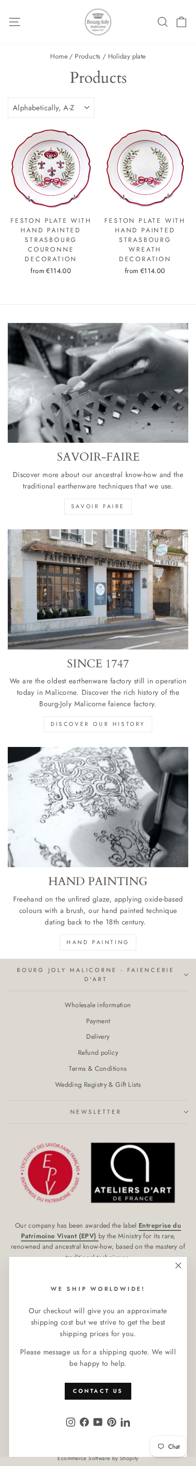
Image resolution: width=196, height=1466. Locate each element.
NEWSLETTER (96, 1112)
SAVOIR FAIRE (98, 506)
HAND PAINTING (98, 942)
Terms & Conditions (98, 1068)
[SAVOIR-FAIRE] (98, 383)
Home (58, 56)
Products (87, 56)
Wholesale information (98, 1005)
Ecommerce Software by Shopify (97, 1458)
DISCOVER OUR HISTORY (98, 724)
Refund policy (98, 1052)
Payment (98, 1021)
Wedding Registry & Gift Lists (98, 1084)
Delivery (97, 1036)
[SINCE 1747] (98, 589)
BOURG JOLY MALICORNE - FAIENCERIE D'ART (96, 974)
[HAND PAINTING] (98, 807)
